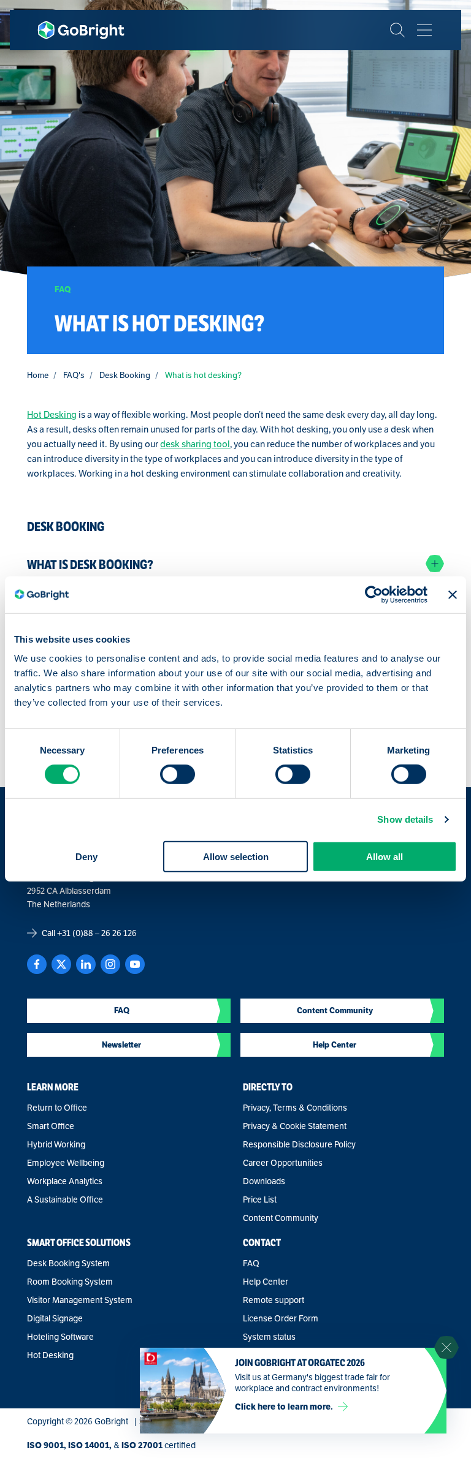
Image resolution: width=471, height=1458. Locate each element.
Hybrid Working (56, 1144)
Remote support (273, 1300)
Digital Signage (55, 1318)
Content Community (280, 1218)
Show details (405, 819)
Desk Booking (124, 375)
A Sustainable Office (65, 1199)
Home (37, 375)
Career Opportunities (283, 1162)
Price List (260, 1199)
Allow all (384, 856)
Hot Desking (52, 414)
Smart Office (50, 1126)
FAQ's (74, 375)
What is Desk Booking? (90, 565)
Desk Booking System (68, 1263)
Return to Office (57, 1107)
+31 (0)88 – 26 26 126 (97, 933)
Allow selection (236, 856)
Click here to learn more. (284, 1406)
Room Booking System (70, 1281)
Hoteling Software (60, 1336)
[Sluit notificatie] (446, 1347)
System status (269, 1336)
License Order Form (280, 1318)
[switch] (177, 774)
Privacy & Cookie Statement (295, 1126)
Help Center (265, 1281)
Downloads (264, 1181)
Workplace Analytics (64, 1181)
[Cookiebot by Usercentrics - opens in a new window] (373, 595)
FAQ (251, 1263)
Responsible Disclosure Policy (299, 1144)
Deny (86, 856)
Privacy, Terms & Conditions (295, 1107)
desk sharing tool (195, 444)
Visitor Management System (79, 1300)
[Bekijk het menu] (424, 30)
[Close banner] (452, 595)
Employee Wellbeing (65, 1162)
